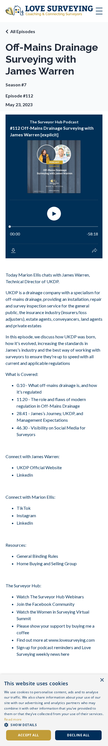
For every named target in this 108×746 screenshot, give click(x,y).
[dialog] (54, 710)
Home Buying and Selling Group (47, 563)
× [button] (102, 680)
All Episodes (22, 31)
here (64, 654)
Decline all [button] (78, 735)
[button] (54, 725)
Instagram (26, 515)
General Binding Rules (37, 556)
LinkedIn (25, 474)
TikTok (24, 508)
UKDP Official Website (39, 467)
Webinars (74, 596)
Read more (13, 719)
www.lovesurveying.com (71, 640)
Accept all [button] (28, 735)
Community (63, 604)
